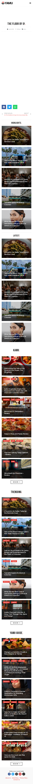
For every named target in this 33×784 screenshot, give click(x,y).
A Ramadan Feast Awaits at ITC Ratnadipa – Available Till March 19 (16, 734)
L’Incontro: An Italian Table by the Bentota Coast (15, 512)
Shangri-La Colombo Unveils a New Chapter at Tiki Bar (15, 653)
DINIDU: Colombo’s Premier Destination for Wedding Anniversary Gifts (14, 693)
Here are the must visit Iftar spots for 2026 (14, 756)
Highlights (6, 358)
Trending (14, 499)
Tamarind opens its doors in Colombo (14, 574)
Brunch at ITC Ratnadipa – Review (14, 412)
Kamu (25, 29)
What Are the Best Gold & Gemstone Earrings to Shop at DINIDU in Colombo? (15, 593)
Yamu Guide (19, 399)
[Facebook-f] (9, 774)
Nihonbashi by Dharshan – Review (14, 474)
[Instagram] (16, 774)
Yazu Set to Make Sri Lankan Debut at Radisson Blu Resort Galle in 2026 (15, 714)
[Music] (23, 774)
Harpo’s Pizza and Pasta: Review (16, 434)
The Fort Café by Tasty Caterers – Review (16, 453)
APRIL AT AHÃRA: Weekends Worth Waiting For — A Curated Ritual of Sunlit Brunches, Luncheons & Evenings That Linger (16, 670)
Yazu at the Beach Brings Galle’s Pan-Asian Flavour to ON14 (16, 533)
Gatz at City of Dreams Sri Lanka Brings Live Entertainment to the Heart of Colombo (16, 552)
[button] (16, 482)
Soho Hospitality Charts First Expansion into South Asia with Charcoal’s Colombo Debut (15, 391)
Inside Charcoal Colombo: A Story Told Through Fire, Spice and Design (15, 614)
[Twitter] (13, 774)
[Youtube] (20, 774)
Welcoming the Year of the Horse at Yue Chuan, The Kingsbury (14, 370)
